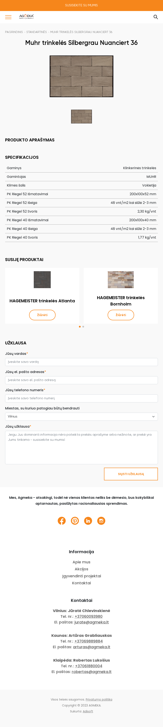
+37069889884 (88, 641)
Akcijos (81, 569)
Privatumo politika (99, 699)
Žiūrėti (42, 315)
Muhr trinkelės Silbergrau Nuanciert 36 (81, 32)
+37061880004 (88, 666)
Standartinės (36, 32)
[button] (80, 327)
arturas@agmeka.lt (91, 647)
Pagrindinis (14, 32)
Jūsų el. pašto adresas (25, 371)
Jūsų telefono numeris (25, 390)
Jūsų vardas (16, 353)
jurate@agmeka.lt (91, 622)
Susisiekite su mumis (81, 5)
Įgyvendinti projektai (81, 576)
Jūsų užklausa (18, 426)
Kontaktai (81, 583)
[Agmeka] (26, 16)
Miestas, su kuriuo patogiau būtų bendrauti (42, 408)
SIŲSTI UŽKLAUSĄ (131, 474)
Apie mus (81, 562)
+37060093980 (88, 616)
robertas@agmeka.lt (92, 671)
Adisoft (88, 711)
